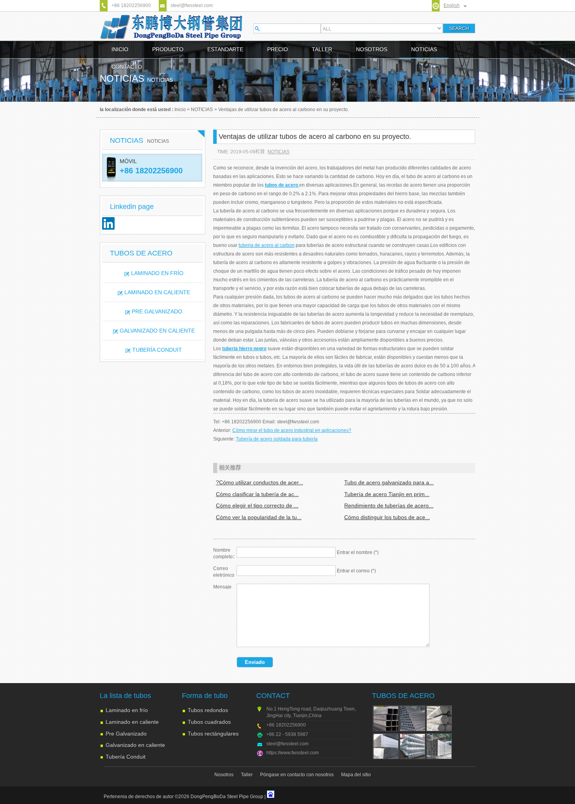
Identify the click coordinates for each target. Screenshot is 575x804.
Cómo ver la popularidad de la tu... (259, 517)
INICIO (119, 49)
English (452, 5)
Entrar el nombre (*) (358, 552)
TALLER (322, 49)
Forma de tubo (205, 696)
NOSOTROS (371, 49)
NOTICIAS (424, 49)
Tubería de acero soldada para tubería (277, 439)
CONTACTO (126, 67)
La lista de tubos (125, 696)
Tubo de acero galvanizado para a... (389, 482)
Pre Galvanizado (126, 733)
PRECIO (277, 49)
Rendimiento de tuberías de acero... (388, 505)
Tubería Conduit (157, 350)
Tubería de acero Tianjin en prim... (386, 494)
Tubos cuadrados (209, 722)
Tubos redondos (208, 710)
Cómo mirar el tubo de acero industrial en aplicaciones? (291, 430)
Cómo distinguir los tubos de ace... (387, 517)
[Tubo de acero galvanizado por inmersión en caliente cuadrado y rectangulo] (386, 746)
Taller (247, 774)
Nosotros (224, 774)
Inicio (180, 109)
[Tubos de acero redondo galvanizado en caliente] (412, 746)
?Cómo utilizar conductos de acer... (259, 482)
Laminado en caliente (157, 292)
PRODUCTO (167, 49)
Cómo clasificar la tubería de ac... (257, 494)
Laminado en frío (157, 273)
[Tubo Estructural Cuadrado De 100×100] (386, 718)
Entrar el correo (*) (356, 571)
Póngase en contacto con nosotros (297, 774)
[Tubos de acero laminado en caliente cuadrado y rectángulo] (412, 718)
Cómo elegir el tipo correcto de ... (257, 505)
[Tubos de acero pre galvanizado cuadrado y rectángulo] (439, 746)
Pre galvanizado (157, 311)
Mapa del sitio (356, 774)
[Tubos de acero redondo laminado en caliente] (439, 718)
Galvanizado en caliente (157, 330)
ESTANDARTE (225, 49)
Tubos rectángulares (213, 733)
